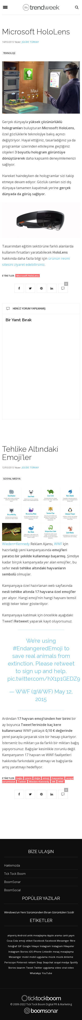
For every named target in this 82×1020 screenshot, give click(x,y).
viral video (68, 967)
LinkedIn (47, 951)
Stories (12, 967)
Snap (39, 962)
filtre (72, 940)
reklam (32, 962)
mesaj (56, 951)
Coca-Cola (12, 940)
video (58, 967)
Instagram (45, 946)
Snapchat (48, 962)
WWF (58, 544)
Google (26, 946)
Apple (50, 935)
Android (21, 935)
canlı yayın (68, 935)
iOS (31, 951)
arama (58, 935)
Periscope (10, 962)
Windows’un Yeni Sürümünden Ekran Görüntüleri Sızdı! (39, 912)
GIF (20, 946)
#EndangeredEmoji (38, 648)
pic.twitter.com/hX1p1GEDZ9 (43, 679)
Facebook (38, 940)
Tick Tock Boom (15, 874)
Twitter (22, 781)
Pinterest (22, 962)
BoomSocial (12, 890)
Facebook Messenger (57, 940)
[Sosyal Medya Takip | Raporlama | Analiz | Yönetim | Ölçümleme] (41, 1011)
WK (54, 781)
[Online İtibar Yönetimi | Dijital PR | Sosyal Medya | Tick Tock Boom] (41, 998)
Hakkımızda (12, 865)
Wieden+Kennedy (16, 544)
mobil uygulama (38, 956)
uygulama (48, 967)
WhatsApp (35, 973)
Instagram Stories (18, 951)
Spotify (74, 962)
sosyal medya (61, 962)
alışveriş (12, 935)
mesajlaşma (67, 951)
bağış (19, 778)
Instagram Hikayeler (63, 946)
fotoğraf (12, 946)
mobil (25, 956)
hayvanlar (57, 778)
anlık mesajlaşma (36, 935)
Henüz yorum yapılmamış (29, 308)
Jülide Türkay (30, 41)
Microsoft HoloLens (36, 31)
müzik (51, 956)
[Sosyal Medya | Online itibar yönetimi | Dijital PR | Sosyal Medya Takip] (41, 7)
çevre (28, 778)
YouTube (47, 973)
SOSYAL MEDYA (11, 478)
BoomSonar (12, 882)
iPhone (37, 951)
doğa (37, 778)
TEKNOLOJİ (9, 53)
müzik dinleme (64, 956)
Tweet (29, 967)
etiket (29, 940)
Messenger (15, 956)
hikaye (35, 946)
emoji (46, 778)
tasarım (21, 967)
